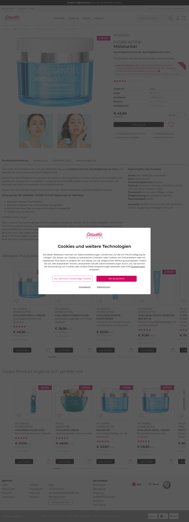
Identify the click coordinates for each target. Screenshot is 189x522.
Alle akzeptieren (116, 278)
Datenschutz (103, 287)
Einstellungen (137, 266)
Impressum (85, 287)
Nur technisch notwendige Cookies (72, 278)
